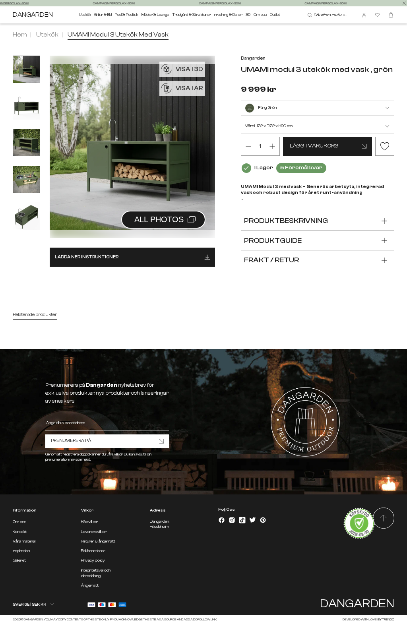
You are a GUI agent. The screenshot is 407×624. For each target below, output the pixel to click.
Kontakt (20, 531)
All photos (159, 219)
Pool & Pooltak (126, 14)
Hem (20, 34)
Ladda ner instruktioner (86, 257)
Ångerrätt (90, 585)
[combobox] (330, 15)
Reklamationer (93, 550)
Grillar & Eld (103, 14)
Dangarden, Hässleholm (159, 524)
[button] (199, 138)
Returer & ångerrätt (98, 541)
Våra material (24, 541)
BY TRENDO (385, 619)
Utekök (85, 14)
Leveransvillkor (94, 531)
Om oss (260, 14)
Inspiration (21, 550)
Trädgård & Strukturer (191, 14)
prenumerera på (71, 440)
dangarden (33, 15)
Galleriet (19, 560)
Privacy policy (93, 560)
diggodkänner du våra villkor (101, 454)
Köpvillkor (89, 521)
